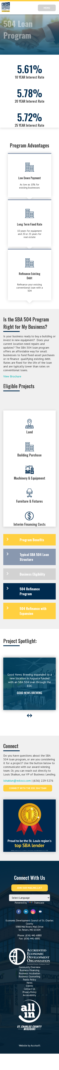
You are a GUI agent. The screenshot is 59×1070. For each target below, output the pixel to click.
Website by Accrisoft (29, 1045)
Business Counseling (29, 976)
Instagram (33, 911)
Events (29, 985)
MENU (47, 7)
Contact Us (29, 988)
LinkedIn (25, 911)
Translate (39, 902)
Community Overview (29, 967)
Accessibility (29, 995)
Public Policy (29, 979)
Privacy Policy (29, 992)
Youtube (40, 911)
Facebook (18, 911)
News (29, 982)
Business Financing (29, 970)
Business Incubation (29, 973)
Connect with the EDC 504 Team (27, 788)
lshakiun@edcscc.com (17, 780)
